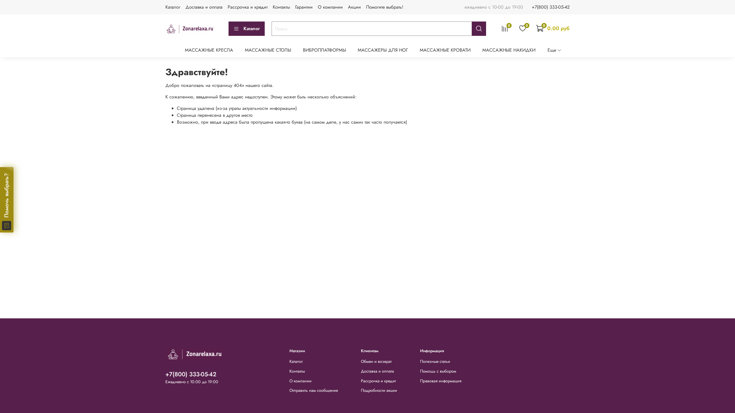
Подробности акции (379, 390)
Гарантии (304, 7)
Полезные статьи (435, 361)
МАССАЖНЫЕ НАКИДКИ (508, 50)
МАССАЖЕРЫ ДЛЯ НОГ (383, 50)
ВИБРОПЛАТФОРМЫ (324, 50)
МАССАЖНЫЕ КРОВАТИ (445, 50)
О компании (330, 7)
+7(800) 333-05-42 (551, 7)
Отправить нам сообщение (313, 390)
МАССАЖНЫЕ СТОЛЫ (268, 50)
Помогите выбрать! (384, 7)
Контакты (281, 7)
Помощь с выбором (438, 371)
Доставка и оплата (204, 7)
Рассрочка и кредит (248, 7)
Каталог (172, 7)
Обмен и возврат (376, 361)
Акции (354, 7)
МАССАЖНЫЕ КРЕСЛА (209, 50)
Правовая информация (440, 381)
